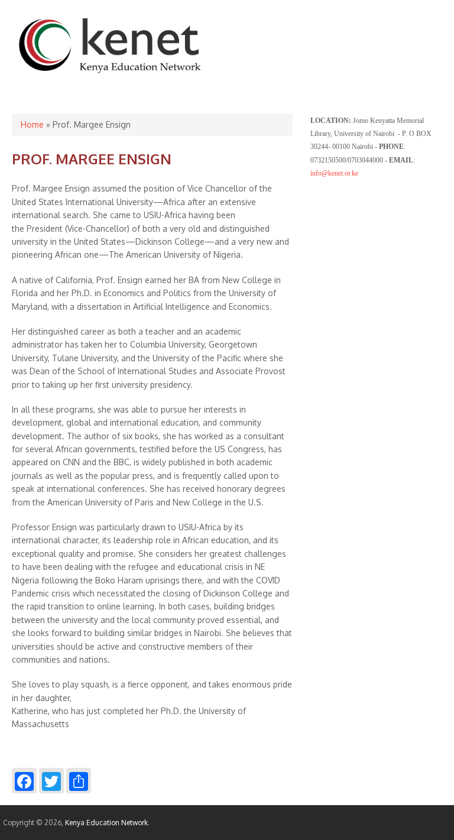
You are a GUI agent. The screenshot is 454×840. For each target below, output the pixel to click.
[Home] (110, 74)
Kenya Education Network (106, 822)
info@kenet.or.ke (334, 173)
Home (32, 124)
